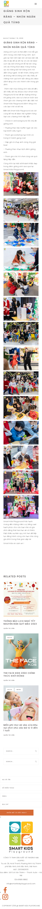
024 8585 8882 (21, 879)
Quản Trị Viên (9, 628)
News (19, 689)
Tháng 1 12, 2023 (16, 38)
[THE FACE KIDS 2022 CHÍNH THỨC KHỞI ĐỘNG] (21, 651)
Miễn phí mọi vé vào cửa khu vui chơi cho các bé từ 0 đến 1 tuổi (21, 727)
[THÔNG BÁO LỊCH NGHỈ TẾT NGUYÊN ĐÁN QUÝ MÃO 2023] (21, 599)
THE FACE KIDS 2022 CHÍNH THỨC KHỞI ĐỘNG (19, 674)
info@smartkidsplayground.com (21, 883)
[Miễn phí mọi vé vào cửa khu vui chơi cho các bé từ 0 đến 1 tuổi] (21, 703)
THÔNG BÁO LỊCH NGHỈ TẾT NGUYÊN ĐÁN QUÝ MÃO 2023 (20, 622)
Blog (6, 38)
